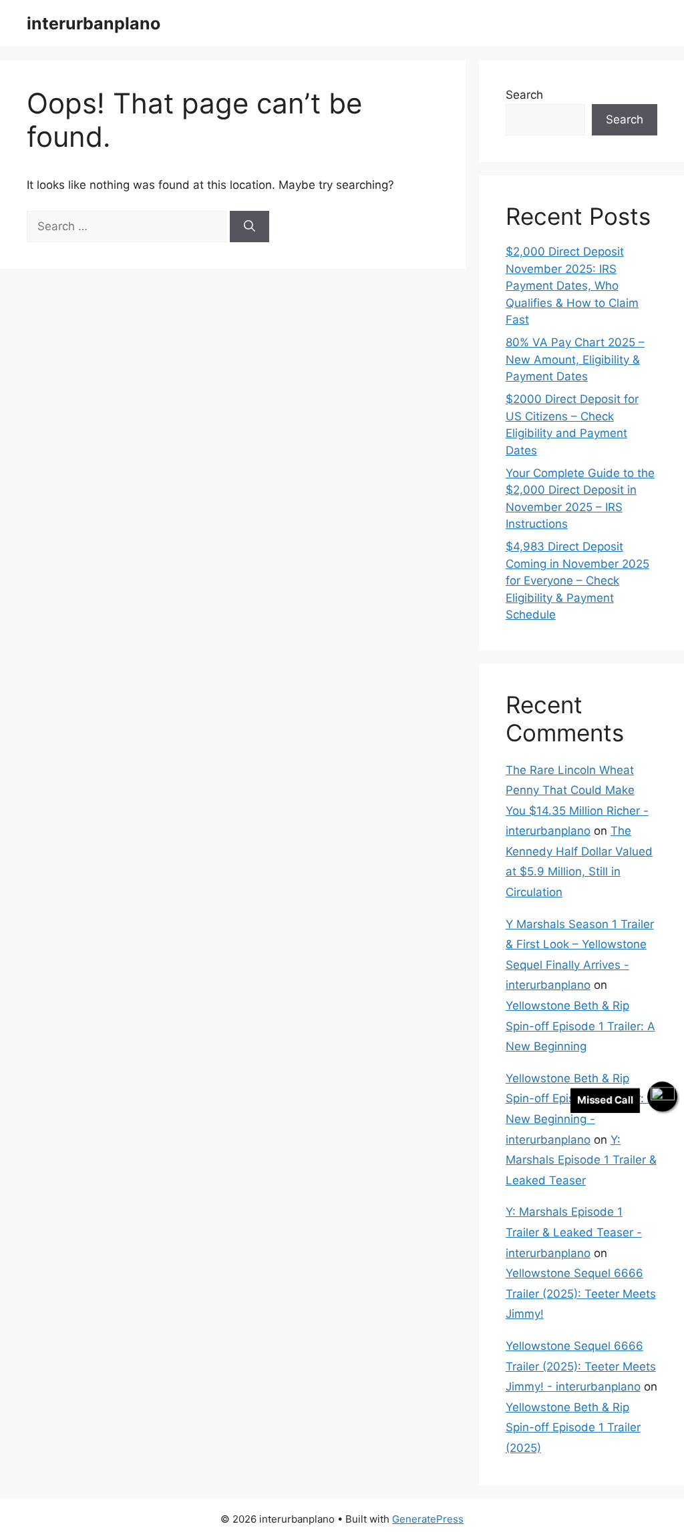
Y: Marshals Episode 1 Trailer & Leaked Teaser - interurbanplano (574, 1232)
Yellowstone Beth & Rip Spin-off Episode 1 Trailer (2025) (573, 1428)
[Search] (249, 227)
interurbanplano (93, 23)
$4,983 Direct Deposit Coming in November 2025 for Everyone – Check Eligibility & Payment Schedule (577, 580)
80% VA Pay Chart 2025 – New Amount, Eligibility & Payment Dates (575, 359)
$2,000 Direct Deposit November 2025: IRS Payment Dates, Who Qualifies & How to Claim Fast (572, 285)
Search (524, 94)
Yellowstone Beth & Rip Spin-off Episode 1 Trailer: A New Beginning (580, 1026)
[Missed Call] (662, 1097)
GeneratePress (428, 1519)
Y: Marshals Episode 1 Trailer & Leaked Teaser (581, 1160)
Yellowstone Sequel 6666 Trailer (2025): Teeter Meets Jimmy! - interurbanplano (581, 1366)
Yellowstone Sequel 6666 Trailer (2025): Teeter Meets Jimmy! (581, 1293)
